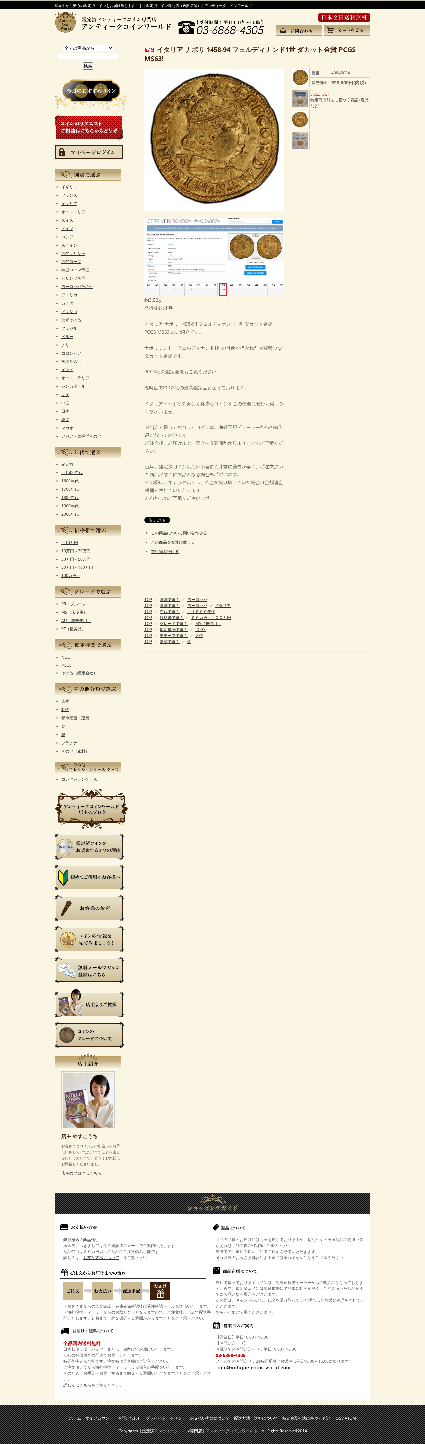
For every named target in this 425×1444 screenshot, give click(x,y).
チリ (65, 345)
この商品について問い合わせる (179, 533)
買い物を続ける (165, 551)
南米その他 (71, 361)
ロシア (67, 237)
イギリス (69, 187)
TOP (148, 599)
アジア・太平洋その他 (81, 436)
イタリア (223, 605)
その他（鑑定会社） (79, 673)
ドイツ (67, 228)
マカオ (67, 428)
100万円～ (70, 575)
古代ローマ (71, 261)
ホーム (75, 1418)
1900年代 (70, 506)
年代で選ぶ (170, 611)
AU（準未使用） (76, 620)
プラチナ (69, 743)
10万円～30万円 (76, 551)
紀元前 (67, 464)
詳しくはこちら (77, 1385)
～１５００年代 (201, 611)
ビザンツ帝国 (73, 278)
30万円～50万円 (76, 559)
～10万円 (69, 542)
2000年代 (70, 514)
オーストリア (73, 212)
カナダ (67, 303)
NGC (65, 657)
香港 (65, 419)
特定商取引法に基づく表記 (306, 1418)
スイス (67, 220)
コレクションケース (79, 779)
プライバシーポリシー (166, 1418)
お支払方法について (101, 1257)
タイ (65, 394)
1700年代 (70, 489)
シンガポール (73, 386)
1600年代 (70, 481)
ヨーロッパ (197, 599)
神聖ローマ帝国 (75, 270)
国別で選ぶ (170, 599)
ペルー (67, 336)
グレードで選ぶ (174, 623)
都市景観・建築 (75, 718)
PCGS (200, 629)
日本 (65, 411)
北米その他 (71, 320)
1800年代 (70, 497)
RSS (337, 1418)
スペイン (69, 245)
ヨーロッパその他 (77, 286)
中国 (65, 403)
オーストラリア (75, 378)
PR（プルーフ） (75, 604)
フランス (69, 195)
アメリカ (69, 295)
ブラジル (69, 328)
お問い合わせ (129, 1418)
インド (67, 369)
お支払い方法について (210, 1418)
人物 (199, 635)
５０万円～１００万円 (211, 617)
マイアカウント (99, 1418)
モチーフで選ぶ (174, 635)
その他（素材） (75, 751)
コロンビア (71, 353)
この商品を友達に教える (173, 542)
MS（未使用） (208, 623)
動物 (65, 709)
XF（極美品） (73, 629)
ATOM (350, 1418)
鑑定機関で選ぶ (174, 629)
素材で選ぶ (170, 641)
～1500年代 (72, 472)
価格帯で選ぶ (172, 617)
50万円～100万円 (77, 567)
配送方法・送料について (256, 1418)
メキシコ (69, 311)
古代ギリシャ (73, 253)
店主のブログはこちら (81, 1173)
